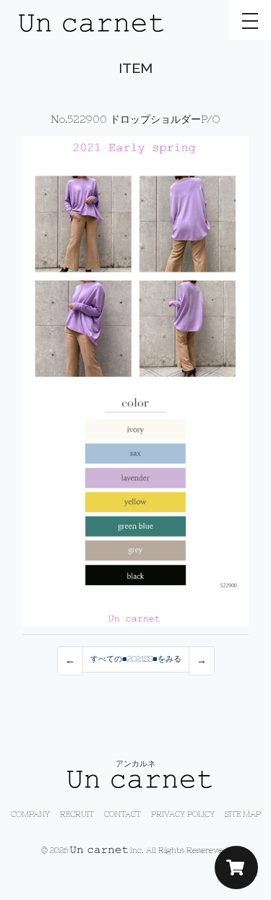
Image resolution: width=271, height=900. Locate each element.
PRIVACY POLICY (183, 814)
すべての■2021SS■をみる (135, 658)
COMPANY (30, 814)
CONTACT (122, 814)
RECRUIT (77, 814)
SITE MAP (243, 814)
